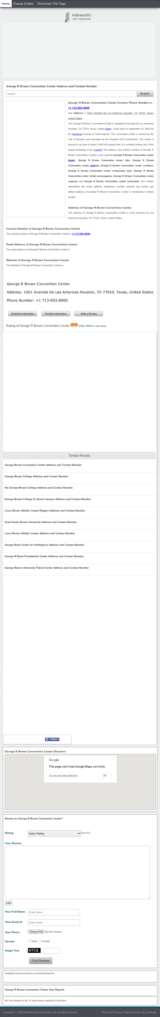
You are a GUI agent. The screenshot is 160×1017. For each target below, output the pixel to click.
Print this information (56, 313)
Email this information (22, 313)
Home (6, 3)
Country (98, 150)
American (77, 134)
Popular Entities (24, 3)
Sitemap (151, 1012)
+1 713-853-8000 (79, 107)
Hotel (71, 160)
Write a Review (89, 313)
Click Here (86, 325)
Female (46, 941)
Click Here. (61, 1001)
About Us (107, 1012)
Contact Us (138, 1012)
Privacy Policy (122, 1012)
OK (104, 775)
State (108, 129)
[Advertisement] (79, 50)
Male (34, 941)
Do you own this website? (63, 775)
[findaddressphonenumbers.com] (80, 17)
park (92, 165)
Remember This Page (51, 3)
